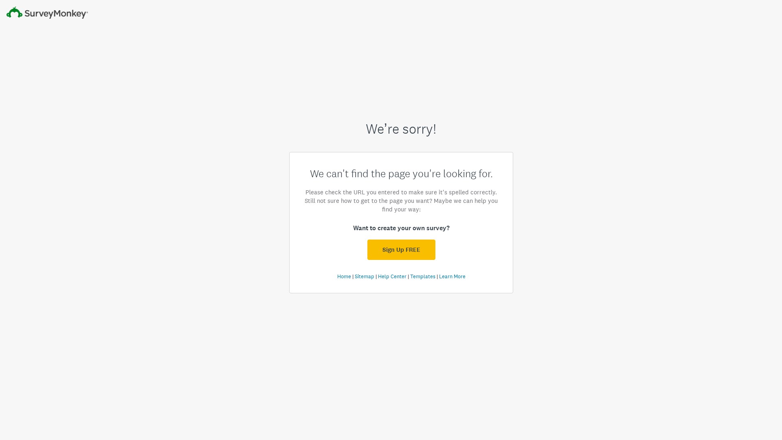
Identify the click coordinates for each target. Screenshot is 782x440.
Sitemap (364, 276)
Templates (422, 276)
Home (344, 276)
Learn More (452, 276)
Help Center (392, 276)
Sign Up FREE (401, 250)
